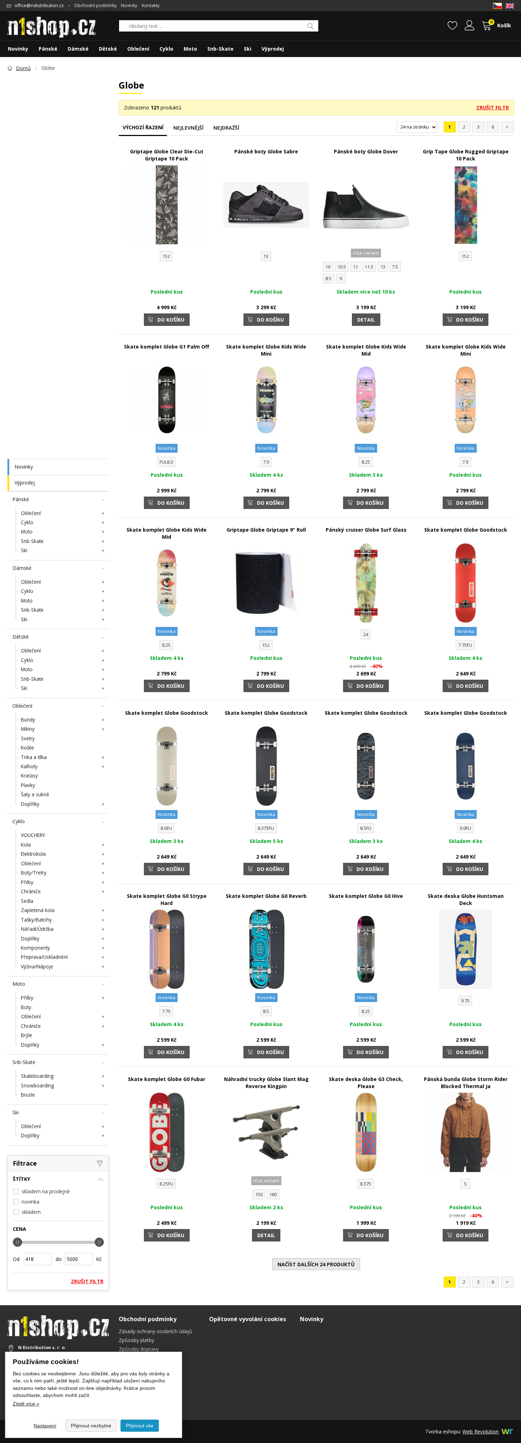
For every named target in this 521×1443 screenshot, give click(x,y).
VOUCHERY (33, 835)
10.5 (341, 267)
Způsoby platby (136, 1340)
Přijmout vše (139, 1425)
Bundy (28, 719)
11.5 (369, 267)
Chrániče (31, 891)
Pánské (20, 499)
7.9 (266, 462)
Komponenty (35, 947)
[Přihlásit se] (469, 26)
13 (265, 256)
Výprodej (25, 482)
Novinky (24, 466)
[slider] (17, 1242)
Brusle (28, 1094)
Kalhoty (29, 766)
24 (365, 635)
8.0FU (166, 828)
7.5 (395, 267)
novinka (30, 1201)
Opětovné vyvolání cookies (247, 1319)
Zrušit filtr (492, 107)
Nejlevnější (188, 127)
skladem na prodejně (46, 1191)
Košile (27, 747)
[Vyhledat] (311, 26)
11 (355, 267)
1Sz (166, 256)
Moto (27, 531)
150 (259, 1195)
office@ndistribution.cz (39, 5)
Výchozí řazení (143, 127)
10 (327, 267)
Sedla (27, 901)
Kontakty (150, 5)
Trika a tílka (34, 757)
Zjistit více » (26, 1404)
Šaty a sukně (35, 794)
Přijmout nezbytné (91, 1425)
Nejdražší (226, 127)
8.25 (366, 462)
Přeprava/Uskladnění (44, 956)
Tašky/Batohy (36, 919)
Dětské (20, 636)
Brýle (26, 1035)
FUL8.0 (166, 462)
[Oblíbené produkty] (452, 26)
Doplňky (30, 803)
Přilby (27, 882)
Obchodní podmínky (95, 5)
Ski (24, 550)
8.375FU (266, 828)
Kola (26, 844)
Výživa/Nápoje (37, 966)
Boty (26, 1007)
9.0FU (465, 828)
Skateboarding (37, 1076)
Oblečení (31, 513)
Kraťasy (29, 775)
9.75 (465, 1001)
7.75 (166, 1011)
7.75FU (465, 645)
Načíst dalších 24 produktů (316, 1264)
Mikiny (28, 728)
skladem (31, 1212)
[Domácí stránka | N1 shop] (51, 24)
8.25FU (166, 1184)
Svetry (28, 738)
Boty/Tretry (33, 872)
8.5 (328, 279)
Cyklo (27, 522)
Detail (366, 319)
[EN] (509, 5)
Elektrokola (33, 853)
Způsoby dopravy (139, 1349)
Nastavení (45, 1425)
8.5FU (365, 828)
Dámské (22, 568)
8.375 (365, 1184)
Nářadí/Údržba (37, 929)
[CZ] (497, 5)
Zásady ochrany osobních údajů (155, 1331)
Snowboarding (37, 1085)
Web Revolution (481, 1431)
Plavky (28, 785)
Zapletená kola (38, 910)
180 (273, 1195)
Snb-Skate (32, 541)
